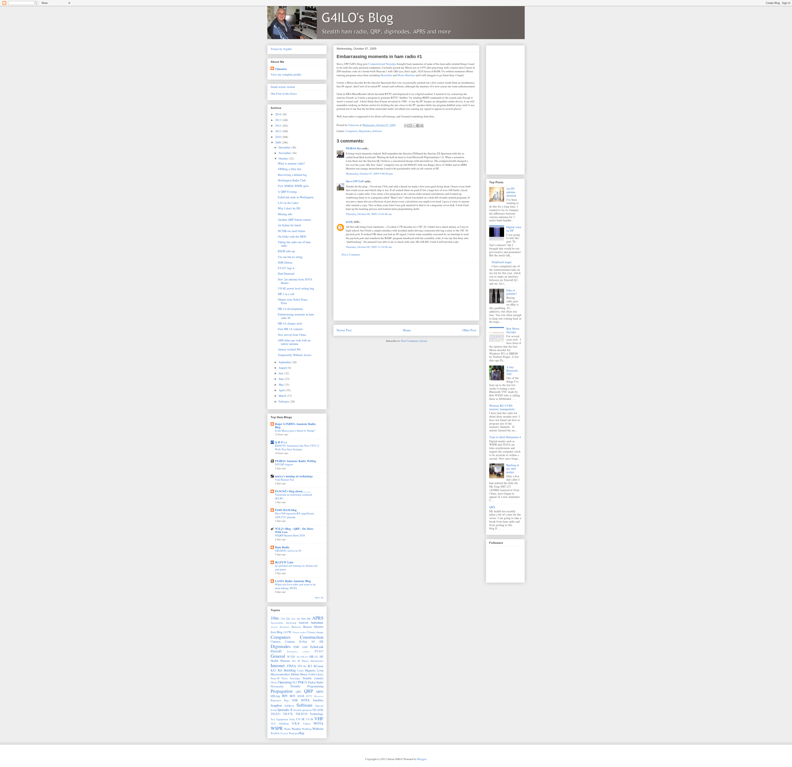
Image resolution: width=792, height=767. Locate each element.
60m (303, 618)
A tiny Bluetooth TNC (512, 370)
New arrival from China (292, 335)
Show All (319, 597)
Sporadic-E (285, 709)
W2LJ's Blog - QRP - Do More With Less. (294, 530)
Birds (273, 632)
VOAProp (284, 723)
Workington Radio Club (292, 180)
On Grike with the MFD (292, 236)
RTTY (309, 696)
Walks (287, 729)
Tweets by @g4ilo (281, 49)
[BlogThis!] (410, 126)
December (285, 147)
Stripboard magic (501, 262)
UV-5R (309, 719)
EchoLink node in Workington (296, 197)
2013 (278, 120)
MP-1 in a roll (286, 294)
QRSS (319, 691)
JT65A (291, 665)
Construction (311, 637)
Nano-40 (275, 678)
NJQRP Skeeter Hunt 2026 (290, 535)
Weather (296, 729)
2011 (278, 131)
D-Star (303, 641)
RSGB (301, 696)
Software (377, 131)
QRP (308, 691)
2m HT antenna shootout (511, 192)
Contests (290, 641)
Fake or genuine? (511, 292)
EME (305, 647)
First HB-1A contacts (290, 329)
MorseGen (386, 75)
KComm (318, 666)
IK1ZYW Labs (284, 562)
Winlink (284, 733)
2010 (278, 137)
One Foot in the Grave (284, 94)
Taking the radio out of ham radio (294, 243)
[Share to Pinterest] (422, 126)
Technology (316, 714)
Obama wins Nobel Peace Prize (293, 301)
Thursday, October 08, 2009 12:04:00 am (369, 214)
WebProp (306, 729)
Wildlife (275, 733)
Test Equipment (279, 719)
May (282, 384)
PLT (294, 682)
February (284, 401)
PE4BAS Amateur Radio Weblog (295, 461)
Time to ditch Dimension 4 (505, 437)
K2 (304, 666)
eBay (301, 733)
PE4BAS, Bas (354, 148)
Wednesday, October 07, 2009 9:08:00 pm (369, 173)
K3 (310, 665)
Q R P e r (281, 442)
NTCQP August (284, 464)
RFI (285, 695)
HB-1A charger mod (290, 323)
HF (321, 656)
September (285, 362)
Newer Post (344, 330)
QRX (492, 507)
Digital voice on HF (513, 228)
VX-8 (295, 723)
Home (407, 330)
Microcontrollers (280, 674)
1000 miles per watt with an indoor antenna (294, 342)
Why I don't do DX (289, 208)
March (283, 396)
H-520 (291, 656)
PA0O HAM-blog (286, 510)
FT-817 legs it (286, 268)
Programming (315, 686)
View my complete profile (286, 74)
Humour (285, 661)
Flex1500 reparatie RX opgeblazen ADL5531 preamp (294, 515)
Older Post (469, 330)
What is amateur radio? (291, 163)
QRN (298, 691)
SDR (295, 700)
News (285, 678)
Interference (317, 661)
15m (282, 618)
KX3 (273, 670)
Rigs (286, 700)
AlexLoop (291, 623)
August (283, 368)
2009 (278, 142)
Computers (351, 131)
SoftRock (289, 705)
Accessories (277, 623)
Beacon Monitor (313, 627)
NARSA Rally (316, 674)
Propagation (281, 691)
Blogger (421, 759)
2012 (278, 125)
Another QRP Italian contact (294, 220)
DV (313, 641)
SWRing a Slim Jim (289, 169)
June (282, 379)
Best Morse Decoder (512, 330)
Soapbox (276, 705)
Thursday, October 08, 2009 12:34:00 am (369, 247)
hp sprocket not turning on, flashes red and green (296, 567)
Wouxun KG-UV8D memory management (501, 407)
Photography (277, 686)
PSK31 (302, 682)
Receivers (318, 696)
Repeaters (276, 700)
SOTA (305, 700)
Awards (274, 626)
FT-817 (319, 651)
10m (275, 618)
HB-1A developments (290, 309)
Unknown (281, 69)
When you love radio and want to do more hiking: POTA (295, 586)
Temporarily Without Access (294, 355)
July (281, 373)
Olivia (274, 682)
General (278, 656)
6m (309, 618)
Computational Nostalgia (382, 64)
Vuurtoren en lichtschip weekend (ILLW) (293, 496)
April (282, 390)
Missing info (285, 214)
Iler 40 (296, 661)
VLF (273, 723)
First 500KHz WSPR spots (293, 186)
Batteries (296, 627)
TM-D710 (301, 714)
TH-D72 (275, 714)
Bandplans (285, 626)
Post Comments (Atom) (414, 341)
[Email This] (406, 126)
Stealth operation (302, 710)
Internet (278, 665)
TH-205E (317, 710)
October (284, 158)
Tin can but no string (290, 257)
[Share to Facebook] (418, 126)
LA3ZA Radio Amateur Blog (293, 581)
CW (289, 632)
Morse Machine (406, 75)
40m (293, 618)
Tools (292, 719)
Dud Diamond (286, 274)
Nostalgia (295, 678)
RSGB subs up (286, 251)
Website (317, 728)
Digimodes (365, 131)
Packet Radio (315, 682)
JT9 (300, 666)
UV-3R (300, 719)
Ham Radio (282, 547)
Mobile (295, 674)
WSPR (277, 728)
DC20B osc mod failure (291, 231)
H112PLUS (302, 656)
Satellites (318, 700)
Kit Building (287, 670)
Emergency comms (298, 651)
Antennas (317, 622)
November (285, 153)
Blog (279, 632)
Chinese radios (299, 632)
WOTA (318, 723)
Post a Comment (351, 254)
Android (303, 623)
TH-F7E (288, 714)
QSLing (275, 696)
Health (274, 661)
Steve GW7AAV (355, 181)
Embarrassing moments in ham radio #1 (296, 316)
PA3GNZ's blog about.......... (293, 491)
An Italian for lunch (289, 225)
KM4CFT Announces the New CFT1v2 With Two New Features (297, 447)
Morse (303, 674)
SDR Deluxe (285, 262)
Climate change (315, 632)
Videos (306, 723)
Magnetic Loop (314, 670)
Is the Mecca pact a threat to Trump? (295, 430)
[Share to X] (414, 126)
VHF (318, 718)
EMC (296, 647)
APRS (317, 618)
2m (288, 618)
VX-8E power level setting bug (296, 288)
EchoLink (316, 646)
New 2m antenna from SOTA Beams (295, 281)
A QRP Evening (287, 192)
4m (298, 618)
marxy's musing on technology (294, 476)
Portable (295, 686)
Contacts (275, 641)
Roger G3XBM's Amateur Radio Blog (295, 425)
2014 (278, 114)
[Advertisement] (406, 291)
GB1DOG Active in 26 (288, 550)
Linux (300, 670)
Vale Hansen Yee (284, 479)
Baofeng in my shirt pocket (512, 468)
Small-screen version (283, 87)
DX (321, 641)
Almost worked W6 (289, 349)
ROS (292, 696)
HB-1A (313, 656)
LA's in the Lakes (288, 203)
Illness (305, 661)
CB (284, 632)
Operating (285, 682)
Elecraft (276, 651)
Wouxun (293, 733)
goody (349, 221)
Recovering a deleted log (292, 175)
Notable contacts (313, 678)
